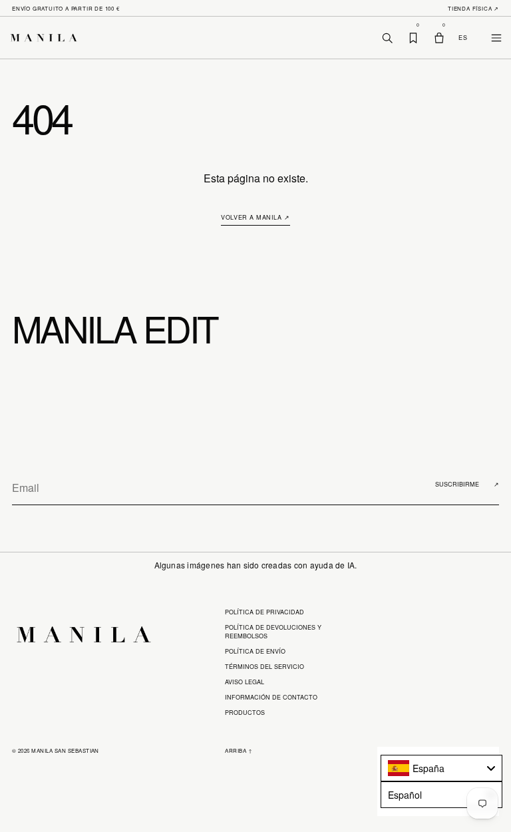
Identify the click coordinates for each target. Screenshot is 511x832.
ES (462, 37)
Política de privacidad (264, 612)
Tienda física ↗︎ (473, 8)
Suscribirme (467, 484)
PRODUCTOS (245, 712)
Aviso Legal (244, 682)
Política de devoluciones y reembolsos (273, 631)
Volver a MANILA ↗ (255, 217)
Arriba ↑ (238, 750)
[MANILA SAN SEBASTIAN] (48, 38)
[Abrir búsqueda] (387, 38)
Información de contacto (271, 697)
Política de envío (255, 651)
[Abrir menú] (488, 38)
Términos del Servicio (264, 666)
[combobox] (441, 768)
